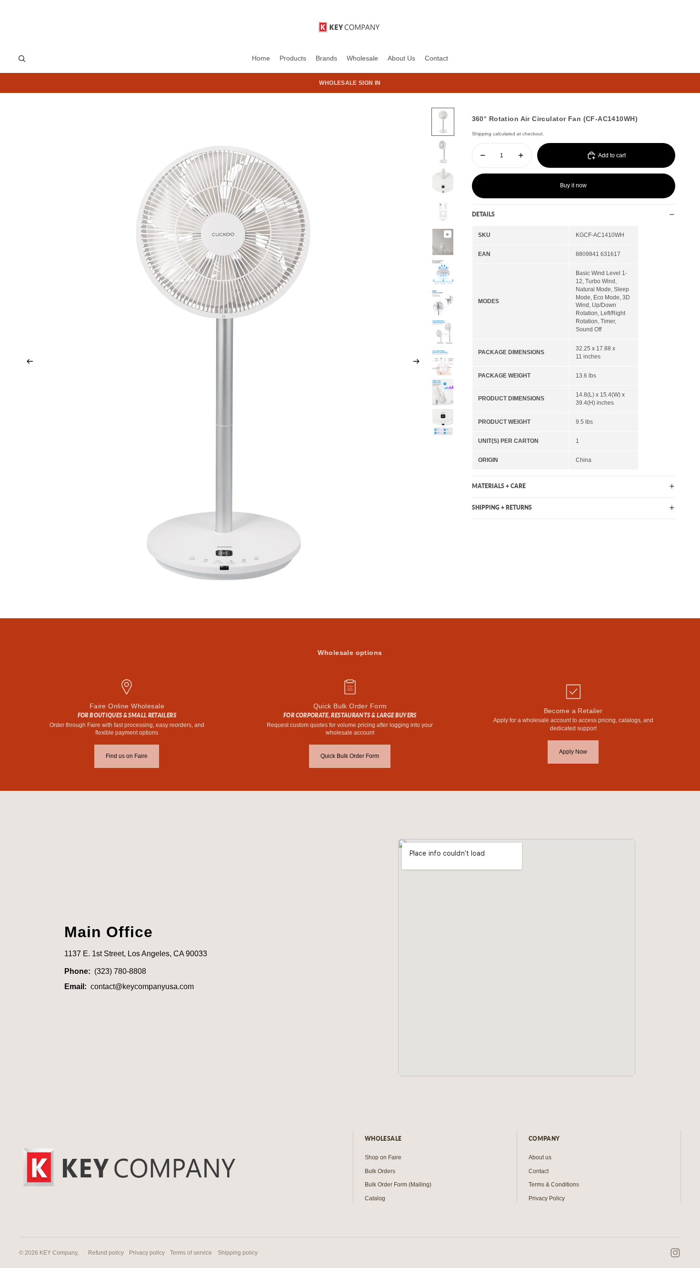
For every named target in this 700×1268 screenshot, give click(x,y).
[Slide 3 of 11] (442, 182)
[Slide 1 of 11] (442, 122)
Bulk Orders (380, 1171)
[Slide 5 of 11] (442, 242)
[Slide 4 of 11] (442, 212)
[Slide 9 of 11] (442, 362)
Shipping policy (238, 1252)
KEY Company (58, 1252)
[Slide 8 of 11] (442, 332)
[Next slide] (419, 362)
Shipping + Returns (502, 507)
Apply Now (573, 751)
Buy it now (573, 185)
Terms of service (191, 1252)
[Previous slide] (27, 362)
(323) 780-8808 (120, 971)
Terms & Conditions (554, 1184)
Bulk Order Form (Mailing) (398, 1184)
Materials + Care (499, 486)
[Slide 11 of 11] (442, 422)
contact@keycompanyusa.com (142, 986)
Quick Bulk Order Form (349, 756)
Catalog (375, 1198)
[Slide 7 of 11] (442, 302)
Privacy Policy (547, 1198)
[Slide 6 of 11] (442, 272)
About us (540, 1157)
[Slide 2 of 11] (442, 152)
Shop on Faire (383, 1157)
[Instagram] (675, 1252)
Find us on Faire (127, 756)
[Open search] (21, 58)
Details (483, 214)
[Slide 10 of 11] (442, 392)
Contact (539, 1171)
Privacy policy (147, 1252)
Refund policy (106, 1252)
